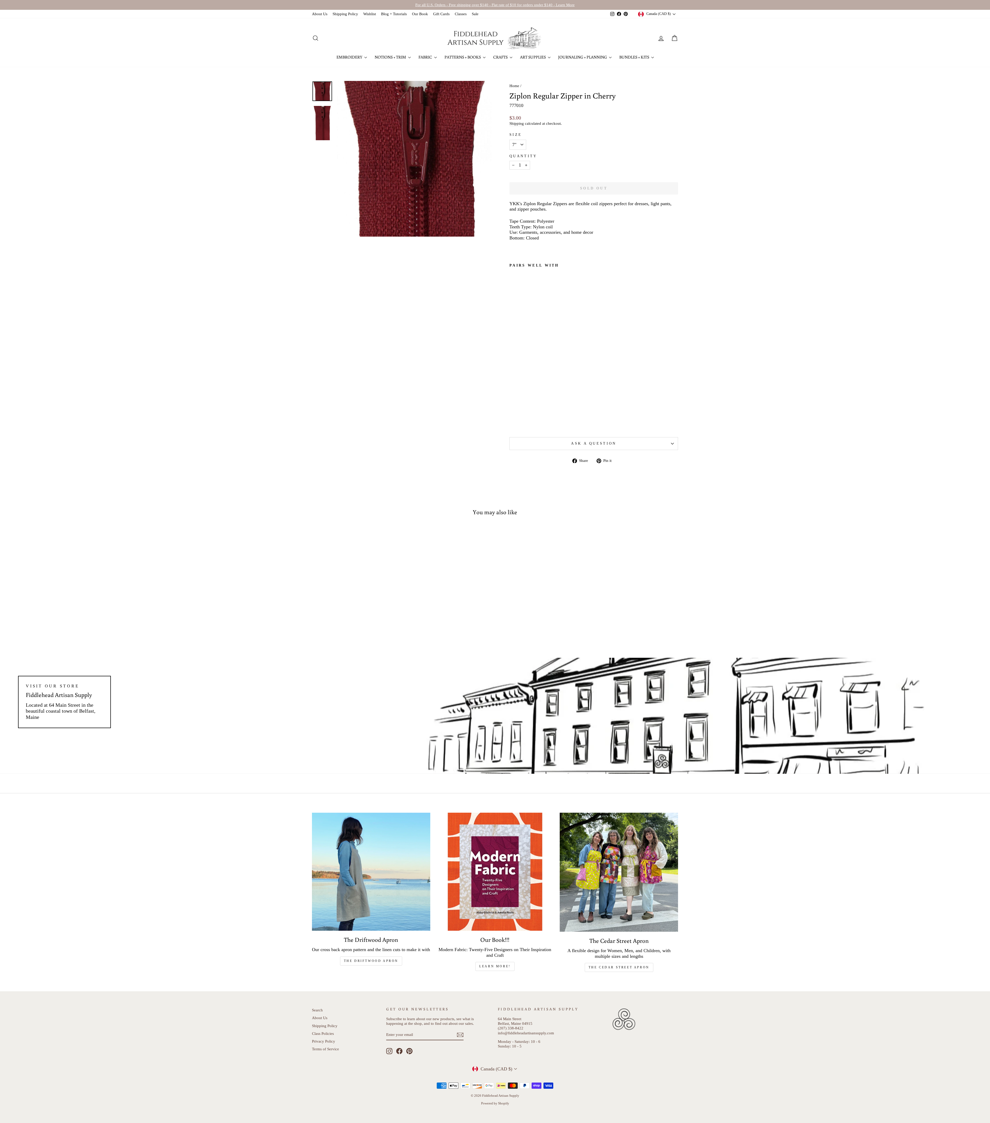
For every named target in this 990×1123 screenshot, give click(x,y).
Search (317, 1010)
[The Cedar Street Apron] (619, 872)
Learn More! (495, 966)
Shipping (516, 123)
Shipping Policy (345, 14)
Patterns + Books (463, 57)
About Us (319, 14)
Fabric (425, 57)
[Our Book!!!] (495, 872)
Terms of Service (325, 1049)
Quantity (523, 156)
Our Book (420, 14)
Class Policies (323, 1033)
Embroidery (349, 57)
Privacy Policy (323, 1041)
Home (514, 86)
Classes (461, 14)
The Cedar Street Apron (619, 967)
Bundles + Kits (634, 57)
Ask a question (593, 443)
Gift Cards (441, 14)
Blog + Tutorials (394, 14)
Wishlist (369, 14)
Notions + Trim (391, 57)
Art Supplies (533, 57)
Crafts (500, 57)
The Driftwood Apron (371, 961)
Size (515, 134)
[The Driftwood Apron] (371, 872)
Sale (475, 14)
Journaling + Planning (583, 57)
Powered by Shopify (495, 1103)
